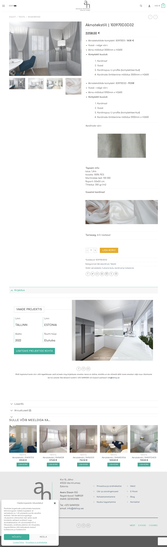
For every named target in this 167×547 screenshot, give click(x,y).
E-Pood (133, 491)
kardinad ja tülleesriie (124, 268)
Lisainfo (19, 404)
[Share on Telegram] (116, 274)
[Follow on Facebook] (79, 369)
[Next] (76, 48)
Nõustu (16, 537)
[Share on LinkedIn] (107, 274)
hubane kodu (108, 268)
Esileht (12, 17)
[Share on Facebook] (88, 274)
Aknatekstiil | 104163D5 (83, 458)
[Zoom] (12, 72)
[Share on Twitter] (92, 274)
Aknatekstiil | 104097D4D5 (144, 458)
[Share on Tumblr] (111, 274)
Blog (132, 497)
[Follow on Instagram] (83, 369)
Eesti (11, 6)
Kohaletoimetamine (106, 497)
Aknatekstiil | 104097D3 (23, 458)
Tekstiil (22, 17)
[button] (54, 503)
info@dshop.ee (113, 378)
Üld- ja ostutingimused (107, 491)
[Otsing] (141, 5)
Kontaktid (134, 502)
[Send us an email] (88, 369)
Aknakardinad (34, 17)
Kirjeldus (19, 290)
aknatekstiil (96, 268)
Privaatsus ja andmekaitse (36, 542)
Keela (43, 537)
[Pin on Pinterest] (102, 274)
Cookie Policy (18, 542)
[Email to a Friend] (97, 274)
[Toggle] (11, 290)
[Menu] (3, 6)
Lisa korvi (109, 250)
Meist (132, 486)
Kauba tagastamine (106, 502)
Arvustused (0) (22, 410)
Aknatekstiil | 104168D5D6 (114, 458)
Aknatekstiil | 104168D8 (53, 458)
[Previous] (13, 48)
